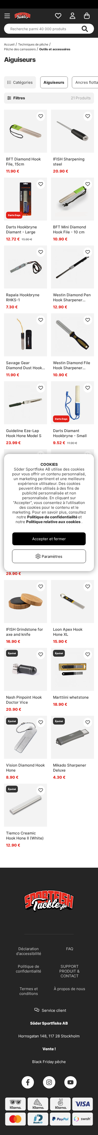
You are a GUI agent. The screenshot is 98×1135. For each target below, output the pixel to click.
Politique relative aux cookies (53, 521)
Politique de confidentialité (52, 517)
